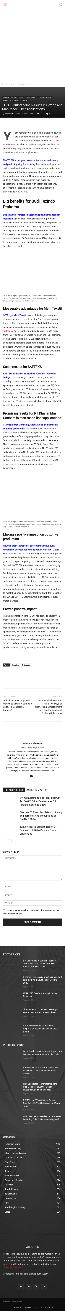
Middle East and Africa (11, 100)
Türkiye (24, 100)
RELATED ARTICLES (14, 790)
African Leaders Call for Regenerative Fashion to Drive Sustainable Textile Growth (40, 1070)
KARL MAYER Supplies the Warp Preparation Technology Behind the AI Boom (40, 1028)
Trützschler (8, 331)
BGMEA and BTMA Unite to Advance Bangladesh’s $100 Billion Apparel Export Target (42, 1103)
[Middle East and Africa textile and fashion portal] (32, 1231)
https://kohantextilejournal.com (32, 748)
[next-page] (10, 841)
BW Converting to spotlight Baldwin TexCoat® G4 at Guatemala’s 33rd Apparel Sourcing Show (40, 801)
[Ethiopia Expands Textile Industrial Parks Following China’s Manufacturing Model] (12, 1121)
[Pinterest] (20, 124)
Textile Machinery (44, 97)
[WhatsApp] (27, 124)
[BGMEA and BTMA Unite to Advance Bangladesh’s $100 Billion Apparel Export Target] (12, 1105)
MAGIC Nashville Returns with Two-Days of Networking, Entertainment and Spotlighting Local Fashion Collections (48, 707)
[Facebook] (6, 124)
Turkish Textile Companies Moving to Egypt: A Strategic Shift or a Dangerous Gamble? (17, 705)
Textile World (30, 97)
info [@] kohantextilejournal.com (31, 1273)
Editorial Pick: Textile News (21, 84)
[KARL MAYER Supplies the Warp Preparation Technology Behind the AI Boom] (12, 1030)
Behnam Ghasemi (12, 114)
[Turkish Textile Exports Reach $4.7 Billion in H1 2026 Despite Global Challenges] (10, 830)
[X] (13, 124)
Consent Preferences (13, 1267)
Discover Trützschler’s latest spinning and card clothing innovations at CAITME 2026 (41, 816)
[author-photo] (32, 739)
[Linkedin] (34, 124)
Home (4, 84)
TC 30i (56, 140)
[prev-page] (5, 841)
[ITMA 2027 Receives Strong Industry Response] (12, 998)
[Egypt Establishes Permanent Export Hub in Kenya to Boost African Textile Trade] (12, 1056)
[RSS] (29, 1287)
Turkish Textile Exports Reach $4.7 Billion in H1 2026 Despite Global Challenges (39, 830)
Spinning (15, 665)
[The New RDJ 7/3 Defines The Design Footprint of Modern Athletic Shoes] (12, 1014)
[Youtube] (44, 1287)
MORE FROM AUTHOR (37, 790)
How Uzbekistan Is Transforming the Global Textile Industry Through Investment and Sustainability (40, 1087)
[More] (41, 124)
